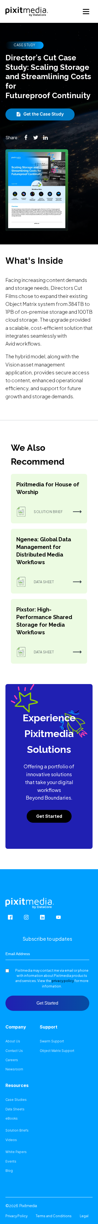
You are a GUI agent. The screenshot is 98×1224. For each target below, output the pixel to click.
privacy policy (63, 981)
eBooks (11, 1118)
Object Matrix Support (57, 1051)
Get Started (49, 816)
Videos (11, 1140)
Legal (84, 1216)
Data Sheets (14, 1109)
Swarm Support (52, 1041)
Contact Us (14, 1051)
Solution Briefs (17, 1130)
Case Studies (16, 1100)
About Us (12, 1041)
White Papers (16, 1152)
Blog (9, 1171)
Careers (11, 1060)
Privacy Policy (16, 1216)
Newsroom (14, 1069)
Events (10, 1161)
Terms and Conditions (54, 1216)
